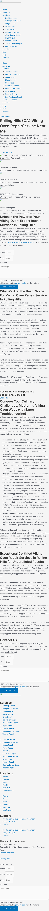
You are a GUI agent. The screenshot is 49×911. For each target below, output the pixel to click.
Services (6, 15)
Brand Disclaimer (7, 853)
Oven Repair (10, 29)
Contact (6, 58)
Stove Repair (10, 26)
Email (2, 258)
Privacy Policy (6, 859)
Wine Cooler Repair (13, 35)
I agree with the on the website (20, 283)
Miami (5, 782)
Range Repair (8, 711)
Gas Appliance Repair (13, 43)
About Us (6, 12)
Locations (6, 49)
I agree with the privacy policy (12, 280)
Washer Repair (11, 46)
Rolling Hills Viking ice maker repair (20, 242)
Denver (5, 776)
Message (3, 262)
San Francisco (8, 791)
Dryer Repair (10, 38)
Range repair (10, 24)
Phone (3, 874)
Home (5, 10)
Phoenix (6, 779)
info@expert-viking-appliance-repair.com (19, 819)
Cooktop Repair (11, 18)
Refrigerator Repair (12, 21)
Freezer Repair (11, 41)
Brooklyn (6, 785)
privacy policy (21, 283)
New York (6, 788)
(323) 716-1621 (9, 822)
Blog (4, 52)
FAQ (4, 55)
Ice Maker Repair (12, 32)
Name (2, 253)
